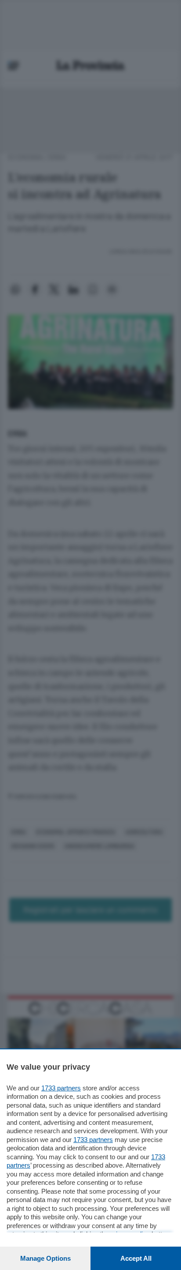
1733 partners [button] (61, 1088)
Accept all (136, 1258)
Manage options (45, 1258)
